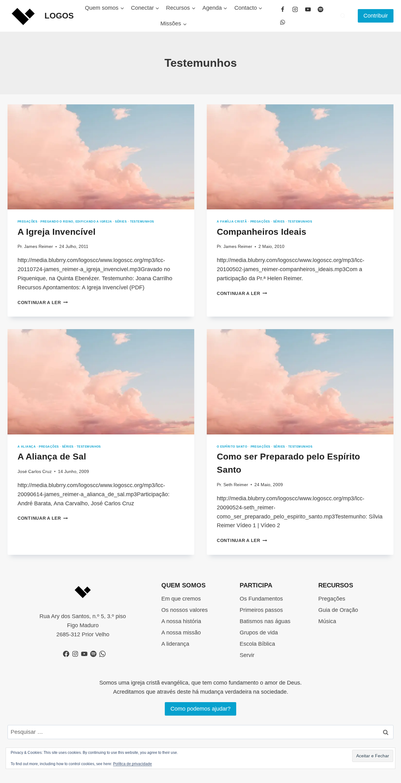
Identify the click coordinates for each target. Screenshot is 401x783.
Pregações (27, 221)
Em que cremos (181, 599)
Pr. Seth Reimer (232, 484)
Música (327, 621)
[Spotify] (320, 9)
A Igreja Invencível (57, 232)
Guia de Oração (338, 610)
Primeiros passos (261, 610)
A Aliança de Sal (52, 456)
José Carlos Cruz (35, 471)
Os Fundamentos (261, 599)
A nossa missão (181, 632)
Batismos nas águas (265, 621)
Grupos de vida (259, 632)
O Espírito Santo (232, 446)
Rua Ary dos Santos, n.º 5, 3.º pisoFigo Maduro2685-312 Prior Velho (82, 625)
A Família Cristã (232, 221)
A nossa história (181, 621)
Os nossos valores (184, 610)
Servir (247, 655)
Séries (121, 221)
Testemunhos (142, 221)
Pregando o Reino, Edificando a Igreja (76, 221)
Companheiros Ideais (261, 232)
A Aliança (27, 446)
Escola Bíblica (257, 644)
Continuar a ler (43, 302)
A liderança (175, 644)
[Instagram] (295, 9)
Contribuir (375, 16)
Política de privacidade (132, 764)
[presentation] (101, 156)
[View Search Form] (342, 15)
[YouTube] (308, 9)
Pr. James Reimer (35, 246)
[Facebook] (282, 9)
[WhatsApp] (282, 22)
